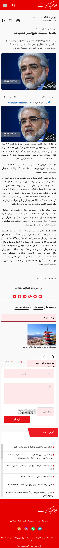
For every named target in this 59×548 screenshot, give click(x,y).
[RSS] (19, 528)
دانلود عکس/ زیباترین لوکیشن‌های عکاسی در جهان (39, 347)
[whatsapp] (29, 296)
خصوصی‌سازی (38, 307)
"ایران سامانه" (23, 546)
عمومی (36, 17)
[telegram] (42, 296)
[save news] (10, 20)
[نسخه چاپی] (3, 20)
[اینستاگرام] (26, 529)
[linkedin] (23, 296)
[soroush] (18, 296)
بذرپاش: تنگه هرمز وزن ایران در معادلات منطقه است (30, 484)
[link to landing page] (47, 4)
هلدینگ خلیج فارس (22, 307)
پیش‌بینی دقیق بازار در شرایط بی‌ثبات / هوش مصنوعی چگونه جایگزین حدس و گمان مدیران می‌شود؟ (30, 456)
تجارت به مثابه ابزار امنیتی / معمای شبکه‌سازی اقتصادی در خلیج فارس (30, 494)
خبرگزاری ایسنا (44, 278)
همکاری (13, 521)
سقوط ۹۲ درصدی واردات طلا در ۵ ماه (36, 476)
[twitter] (34, 296)
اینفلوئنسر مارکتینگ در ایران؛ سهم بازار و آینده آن (31, 447)
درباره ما (31, 521)
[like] (20, 362)
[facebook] (13, 296)
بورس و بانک (50, 17)
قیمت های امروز (43, 521)
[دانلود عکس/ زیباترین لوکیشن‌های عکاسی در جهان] (41, 334)
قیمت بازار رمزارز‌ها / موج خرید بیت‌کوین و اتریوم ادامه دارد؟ (30, 467)
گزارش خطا (5, 362)
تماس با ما (22, 521)
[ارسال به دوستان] (18, 20)
